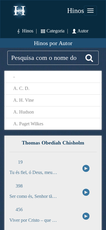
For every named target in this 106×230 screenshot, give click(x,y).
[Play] (86, 168)
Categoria (55, 30)
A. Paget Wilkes (28, 123)
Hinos (75, 10)
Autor (85, 30)
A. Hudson (23, 111)
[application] (84, 168)
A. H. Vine (23, 100)
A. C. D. (21, 88)
